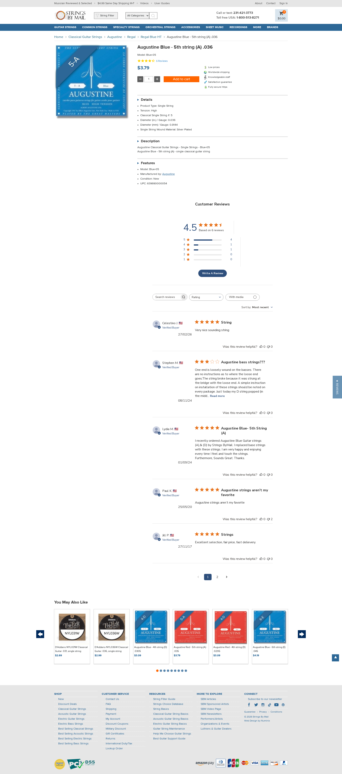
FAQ (108, 704)
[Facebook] (249, 705)
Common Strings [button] (96, 27)
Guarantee (250, 712)
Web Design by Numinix (257, 721)
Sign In (283, 3)
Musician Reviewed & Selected (73, 3)
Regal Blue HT (151, 37)
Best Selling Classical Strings (75, 728)
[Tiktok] (270, 705)
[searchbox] (166, 297)
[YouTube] (276, 705)
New (61, 699)
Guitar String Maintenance (169, 728)
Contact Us (112, 699)
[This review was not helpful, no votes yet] (268, 347)
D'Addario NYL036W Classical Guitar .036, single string (111, 649)
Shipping (111, 709)
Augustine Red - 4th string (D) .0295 (229, 649)
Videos (144, 3)
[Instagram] (263, 705)
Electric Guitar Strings (71, 719)
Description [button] (150, 141)
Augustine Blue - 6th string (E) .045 (269, 649)
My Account (113, 719)
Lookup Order (114, 748)
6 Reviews (162, 61)
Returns (110, 738)
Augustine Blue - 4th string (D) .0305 (150, 649)
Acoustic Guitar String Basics (170, 719)
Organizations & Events (215, 723)
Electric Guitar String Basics (170, 723)
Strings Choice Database (168, 704)
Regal (131, 37)
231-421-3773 (243, 13)
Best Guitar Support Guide (169, 738)
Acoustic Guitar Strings (72, 714)
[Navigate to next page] (227, 577)
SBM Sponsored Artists (215, 704)
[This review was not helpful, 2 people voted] (268, 519)
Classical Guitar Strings (85, 37)
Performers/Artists (212, 719)
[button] (281, 18)
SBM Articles (208, 699)
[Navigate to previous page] (198, 577)
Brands (272, 27)
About (258, 3)
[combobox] (206, 297)
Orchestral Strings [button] (161, 27)
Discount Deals (67, 704)
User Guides (162, 3)
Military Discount (116, 728)
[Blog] (283, 705)
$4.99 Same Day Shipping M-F (116, 3)
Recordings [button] (240, 27)
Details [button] (146, 100)
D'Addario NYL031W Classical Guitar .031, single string (71, 649)
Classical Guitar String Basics (170, 714)
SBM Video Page (211, 709)
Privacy (263, 712)
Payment (111, 714)
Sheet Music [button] (216, 27)
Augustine (114, 37)
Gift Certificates (115, 733)
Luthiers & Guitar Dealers (216, 728)
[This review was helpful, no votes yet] (261, 347)
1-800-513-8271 (248, 17)
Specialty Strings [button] (127, 27)
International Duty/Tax (119, 743)
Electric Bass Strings (70, 723)
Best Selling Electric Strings (75, 738)
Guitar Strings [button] (66, 27)
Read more (217, 396)
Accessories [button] (192, 27)
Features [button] (148, 163)
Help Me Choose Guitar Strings (172, 733)
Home (58, 37)
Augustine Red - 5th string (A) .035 (190, 649)
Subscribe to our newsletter (265, 699)
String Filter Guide (164, 699)
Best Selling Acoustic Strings (75, 733)
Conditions (276, 712)
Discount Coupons (117, 723)
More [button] (258, 27)
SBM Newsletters (211, 714)
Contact (271, 3)
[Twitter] (256, 705)
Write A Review (212, 273)
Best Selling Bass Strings (73, 743)
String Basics (161, 709)
